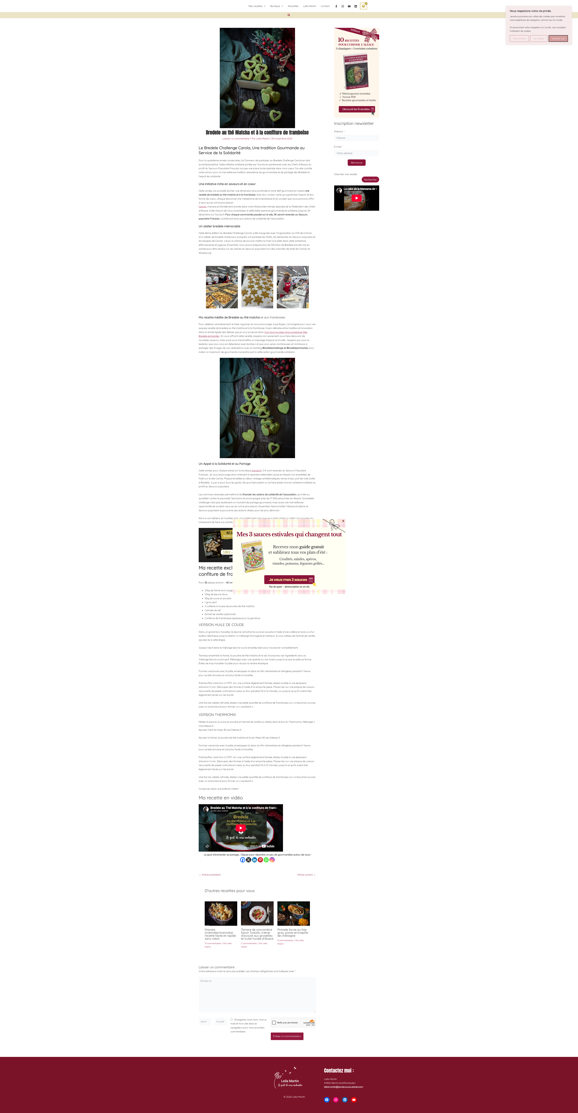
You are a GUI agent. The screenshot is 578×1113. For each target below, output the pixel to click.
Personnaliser (519, 38)
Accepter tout (558, 38)
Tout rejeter (538, 38)
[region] (539, 25)
